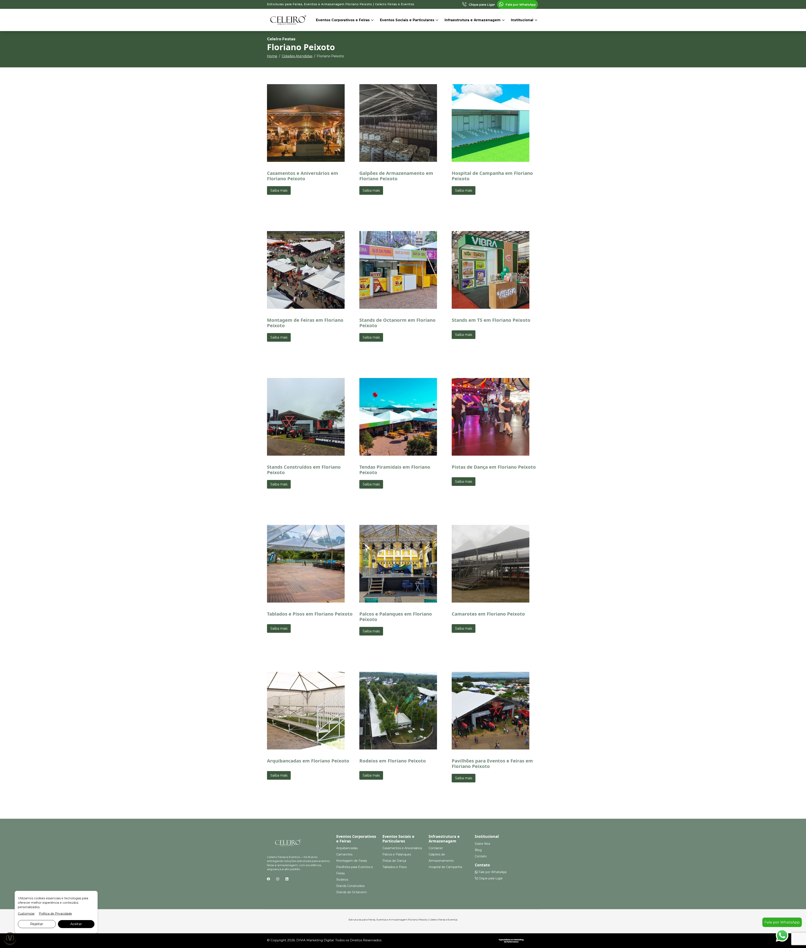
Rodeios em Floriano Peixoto (392, 760)
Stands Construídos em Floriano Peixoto (304, 469)
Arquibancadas (347, 848)
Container (436, 848)
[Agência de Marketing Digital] (511, 940)
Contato (481, 856)
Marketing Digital (320, 940)
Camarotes (344, 854)
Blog (478, 850)
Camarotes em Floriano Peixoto (488, 614)
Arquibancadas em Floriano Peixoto (308, 760)
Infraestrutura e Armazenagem (473, 20)
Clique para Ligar (481, 5)
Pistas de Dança (394, 861)
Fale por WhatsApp (520, 5)
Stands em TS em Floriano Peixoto (491, 320)
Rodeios (342, 879)
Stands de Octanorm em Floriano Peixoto (397, 322)
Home (272, 56)
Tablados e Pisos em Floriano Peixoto (310, 614)
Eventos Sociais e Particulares (407, 20)
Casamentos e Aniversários (402, 848)
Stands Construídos (350, 886)
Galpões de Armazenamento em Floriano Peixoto (396, 176)
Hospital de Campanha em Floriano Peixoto (492, 176)
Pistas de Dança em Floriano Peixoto (494, 467)
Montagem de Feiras (351, 861)
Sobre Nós (482, 844)
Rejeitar (36, 924)
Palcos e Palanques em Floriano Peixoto (395, 616)
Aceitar (76, 924)
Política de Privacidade (55, 913)
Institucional (522, 20)
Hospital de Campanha (445, 867)
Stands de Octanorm (351, 892)
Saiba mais (278, 190)
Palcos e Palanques (396, 854)
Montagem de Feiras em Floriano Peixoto (305, 322)
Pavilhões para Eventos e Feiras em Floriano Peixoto (492, 763)
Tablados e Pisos (394, 867)
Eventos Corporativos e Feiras (343, 20)
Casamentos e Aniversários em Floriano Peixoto (302, 176)
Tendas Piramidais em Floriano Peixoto (394, 469)
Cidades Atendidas (297, 56)
